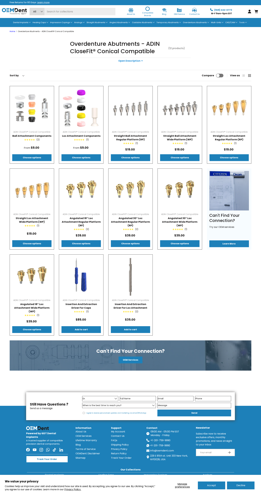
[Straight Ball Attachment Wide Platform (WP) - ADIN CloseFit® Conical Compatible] (179, 108)
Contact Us (117, 436)
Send (194, 412)
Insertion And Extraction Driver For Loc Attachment (130, 306)
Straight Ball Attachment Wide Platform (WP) (179, 137)
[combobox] (72, 11)
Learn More (229, 243)
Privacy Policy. (72, 489)
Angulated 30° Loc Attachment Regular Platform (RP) (130, 221)
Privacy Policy (119, 449)
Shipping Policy (120, 444)
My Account (118, 431)
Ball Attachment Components (31, 136)
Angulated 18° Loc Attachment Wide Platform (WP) (32, 307)
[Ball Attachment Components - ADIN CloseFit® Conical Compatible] (32, 108)
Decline (240, 485)
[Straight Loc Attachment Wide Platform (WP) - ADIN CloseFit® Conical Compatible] (32, 190)
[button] (256, 11)
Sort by (14, 75)
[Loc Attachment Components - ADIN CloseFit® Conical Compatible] (81, 108)
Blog (78, 444)
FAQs (114, 440)
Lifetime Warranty (86, 440)
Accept (211, 485)
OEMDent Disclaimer (88, 453)
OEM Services (130, 359)
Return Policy (119, 453)
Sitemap (80, 458)
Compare (208, 75)
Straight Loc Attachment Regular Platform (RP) (229, 137)
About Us (81, 431)
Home (12, 31)
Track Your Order (121, 458)
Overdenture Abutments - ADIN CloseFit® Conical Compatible (46, 31)
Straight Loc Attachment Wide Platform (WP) (32, 220)
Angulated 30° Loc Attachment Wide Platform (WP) (179, 221)
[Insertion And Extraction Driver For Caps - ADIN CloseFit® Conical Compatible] (81, 276)
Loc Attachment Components (81, 136)
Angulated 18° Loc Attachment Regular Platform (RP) (81, 221)
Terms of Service (86, 449)
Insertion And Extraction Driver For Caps (81, 306)
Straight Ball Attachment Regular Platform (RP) (130, 137)
